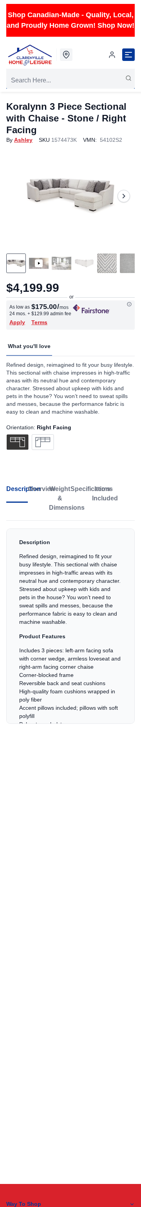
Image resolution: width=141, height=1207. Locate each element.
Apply (17, 322)
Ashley (23, 140)
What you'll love (29, 346)
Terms (39, 322)
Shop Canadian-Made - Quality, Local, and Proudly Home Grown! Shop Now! (70, 20)
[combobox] (70, 80)
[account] (112, 55)
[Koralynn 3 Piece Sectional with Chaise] (70, 195)
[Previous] (17, 196)
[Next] (124, 196)
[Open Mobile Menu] (128, 54)
